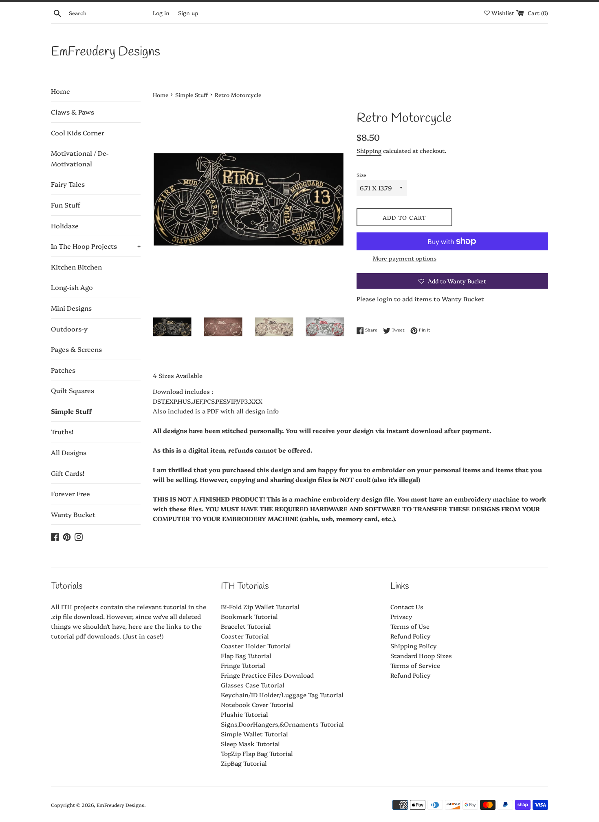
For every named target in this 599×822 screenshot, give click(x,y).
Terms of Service (415, 665)
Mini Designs (71, 307)
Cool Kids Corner (77, 132)
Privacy (401, 616)
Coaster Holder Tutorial (256, 645)
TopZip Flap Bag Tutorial (257, 753)
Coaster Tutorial (245, 636)
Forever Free (70, 493)
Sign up (188, 12)
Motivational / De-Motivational (80, 158)
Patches (63, 369)
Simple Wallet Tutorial (254, 733)
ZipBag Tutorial (244, 763)
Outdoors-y (69, 328)
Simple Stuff (71, 411)
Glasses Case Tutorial (252, 685)
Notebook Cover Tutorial (257, 704)
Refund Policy (410, 636)
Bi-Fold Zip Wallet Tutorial (260, 606)
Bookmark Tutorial (249, 616)
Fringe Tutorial (243, 665)
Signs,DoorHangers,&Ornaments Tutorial (282, 724)
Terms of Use (409, 626)
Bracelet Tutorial (246, 626)
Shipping (369, 150)
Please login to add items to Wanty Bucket (420, 298)
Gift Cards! (67, 472)
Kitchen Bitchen (76, 266)
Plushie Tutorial (244, 714)
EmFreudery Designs (105, 52)
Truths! (62, 431)
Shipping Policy (413, 645)
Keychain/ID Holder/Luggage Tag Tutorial (282, 694)
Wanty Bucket (73, 514)
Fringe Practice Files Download (267, 675)
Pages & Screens (76, 349)
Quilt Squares (72, 390)
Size (361, 174)
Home (60, 90)
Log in (161, 12)
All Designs (68, 452)
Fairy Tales (68, 183)
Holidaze (65, 225)
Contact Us (406, 606)
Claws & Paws (72, 111)
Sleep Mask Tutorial (250, 743)
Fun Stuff (65, 204)
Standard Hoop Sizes (421, 655)
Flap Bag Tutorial (246, 655)
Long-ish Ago (72, 287)
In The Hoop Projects (96, 245)
